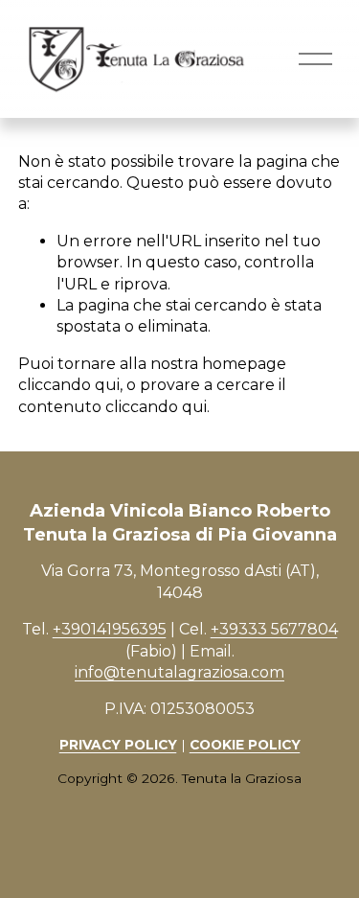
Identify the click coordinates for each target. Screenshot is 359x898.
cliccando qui (69, 385)
